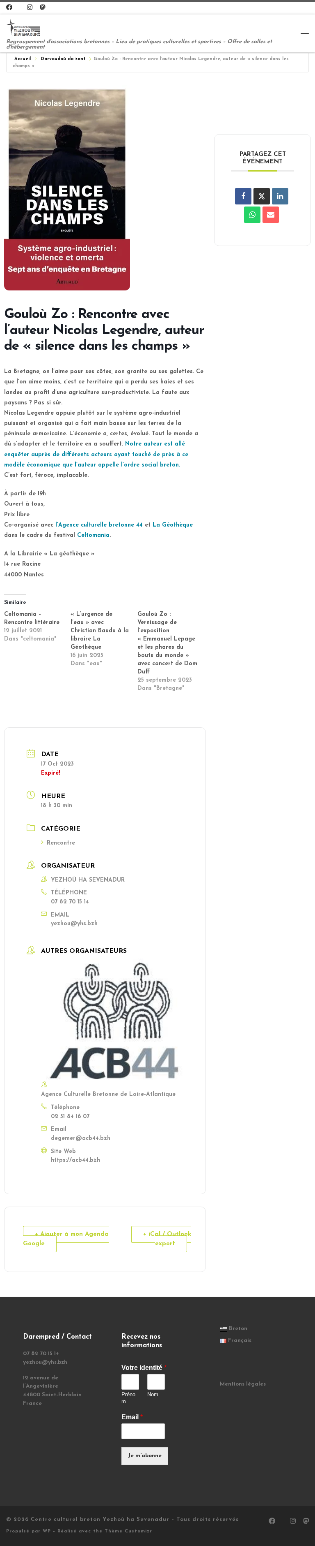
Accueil (22, 59)
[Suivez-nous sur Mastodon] (42, 8)
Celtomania (93, 535)
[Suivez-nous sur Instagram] (29, 8)
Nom (152, 1394)
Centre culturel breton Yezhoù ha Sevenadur (100, 1519)
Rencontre (61, 843)
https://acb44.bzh (75, 1160)
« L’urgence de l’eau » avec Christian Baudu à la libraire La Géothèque (100, 630)
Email (132, 1417)
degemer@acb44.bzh (80, 1138)
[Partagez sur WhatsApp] (252, 215)
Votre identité (144, 1367)
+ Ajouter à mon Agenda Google (66, 1239)
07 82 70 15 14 (70, 902)
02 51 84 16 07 (70, 1117)
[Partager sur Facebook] (243, 196)
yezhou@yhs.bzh (74, 924)
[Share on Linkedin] (280, 196)
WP (47, 1531)
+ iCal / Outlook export (167, 1239)
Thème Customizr (128, 1531)
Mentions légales (243, 1384)
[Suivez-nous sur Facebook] (9, 8)
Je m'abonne (145, 1455)
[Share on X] (261, 196)
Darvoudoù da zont (63, 59)
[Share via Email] (270, 215)
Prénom (128, 1397)
